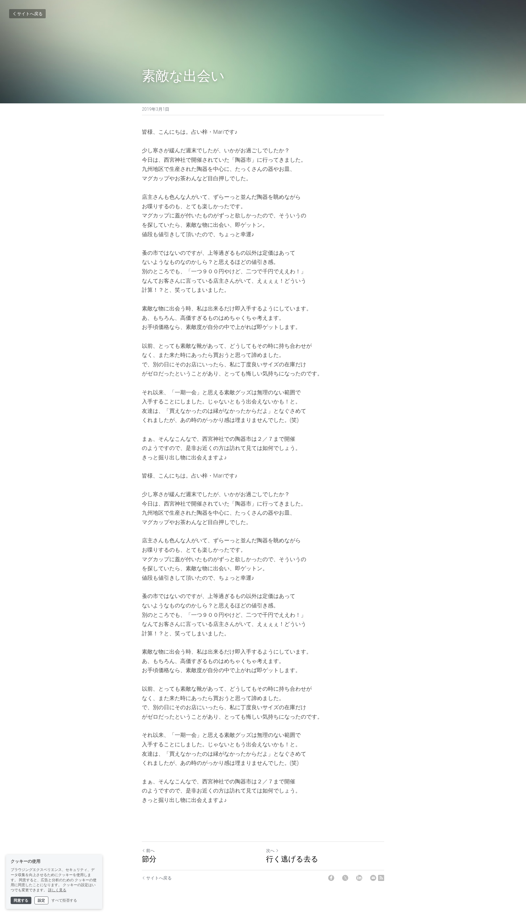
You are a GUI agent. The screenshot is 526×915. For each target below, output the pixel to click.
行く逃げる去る (292, 858)
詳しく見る (57, 890)
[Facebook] (331, 878)
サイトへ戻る (30, 13)
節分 (149, 858)
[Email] (373, 878)
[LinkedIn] (359, 878)
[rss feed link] (381, 878)
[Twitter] (345, 878)
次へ (270, 850)
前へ (150, 850)
